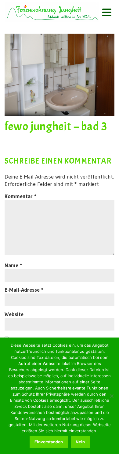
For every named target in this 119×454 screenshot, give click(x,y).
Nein (80, 441)
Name (13, 265)
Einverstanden (48, 441)
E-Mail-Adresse (24, 289)
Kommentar (21, 196)
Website (14, 314)
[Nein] (111, 396)
